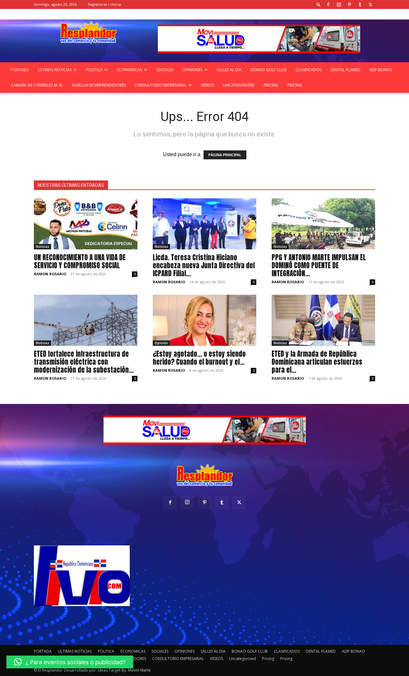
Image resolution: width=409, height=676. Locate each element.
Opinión (161, 343)
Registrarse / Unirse (104, 4)
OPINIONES (192, 69)
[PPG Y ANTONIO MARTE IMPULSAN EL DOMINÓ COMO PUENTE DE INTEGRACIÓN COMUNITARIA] (323, 223)
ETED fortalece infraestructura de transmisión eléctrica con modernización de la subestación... (84, 362)
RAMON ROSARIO (50, 273)
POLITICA (94, 69)
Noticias (42, 246)
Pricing (271, 85)
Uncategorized (239, 85)
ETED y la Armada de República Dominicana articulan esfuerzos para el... (317, 362)
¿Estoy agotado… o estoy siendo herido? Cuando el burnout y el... (199, 358)
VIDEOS (207, 85)
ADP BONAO (380, 69)
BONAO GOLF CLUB (269, 69)
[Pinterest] (349, 4)
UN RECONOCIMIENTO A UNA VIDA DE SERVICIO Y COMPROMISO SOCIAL (80, 261)
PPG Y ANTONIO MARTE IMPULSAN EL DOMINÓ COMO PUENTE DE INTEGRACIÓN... (319, 265)
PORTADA (20, 69)
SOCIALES (164, 69)
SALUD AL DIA (229, 69)
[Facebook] (328, 4)
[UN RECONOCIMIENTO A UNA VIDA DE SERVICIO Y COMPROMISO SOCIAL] (85, 223)
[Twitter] (370, 4)
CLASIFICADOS (308, 69)
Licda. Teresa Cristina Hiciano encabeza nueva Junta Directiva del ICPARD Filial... (204, 265)
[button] (318, 4)
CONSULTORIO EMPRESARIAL (161, 85)
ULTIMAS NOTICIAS (55, 69)
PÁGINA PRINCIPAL (225, 155)
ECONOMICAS (129, 69)
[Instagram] (338, 4)
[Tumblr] (360, 4)
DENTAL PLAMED (345, 69)
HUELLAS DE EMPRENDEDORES (99, 85)
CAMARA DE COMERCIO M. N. (37, 85)
